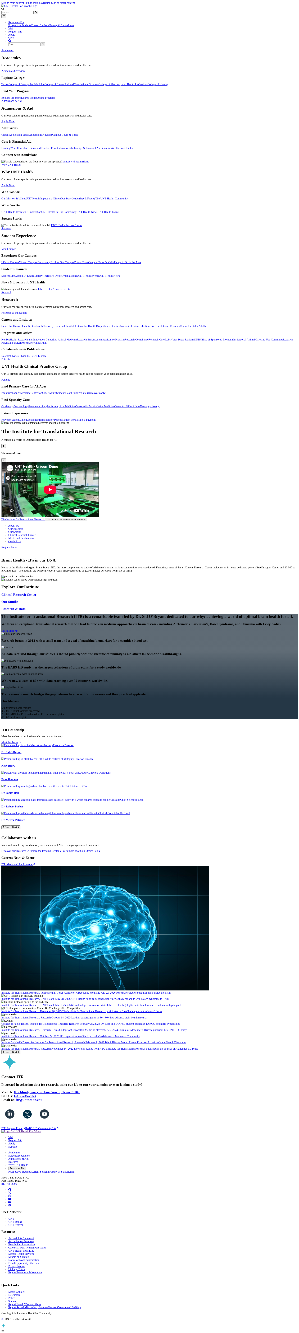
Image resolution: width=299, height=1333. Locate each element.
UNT (11, 1218)
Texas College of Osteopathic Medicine (22, 84)
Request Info (15, 31)
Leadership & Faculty (83, 198)
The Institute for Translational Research (23, 519)
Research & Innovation (14, 312)
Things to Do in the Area (127, 262)
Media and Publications (21, 538)
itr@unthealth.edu (29, 1100)
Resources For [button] (16, 22)
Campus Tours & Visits (65, 134)
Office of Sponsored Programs (216, 339)
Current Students (40, 25)
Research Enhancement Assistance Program (101, 339)
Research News (10, 355)
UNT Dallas (15, 1221)
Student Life (8, 275)
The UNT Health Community (111, 198)
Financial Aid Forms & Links (117, 148)
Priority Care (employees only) (89, 392)
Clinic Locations (28, 419)
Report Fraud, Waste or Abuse (24, 1304)
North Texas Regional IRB (185, 339)
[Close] (3, 460)
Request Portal (9, 547)
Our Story (66, 198)
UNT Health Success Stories (66, 225)
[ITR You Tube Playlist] (44, 1122)
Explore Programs (11, 97)
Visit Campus (8, 248)
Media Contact (16, 1291)
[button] (2, 9)
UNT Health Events (108, 212)
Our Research (15, 528)
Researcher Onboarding (34, 342)
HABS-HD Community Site (40, 1128)
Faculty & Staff (57, 25)
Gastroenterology (37, 406)
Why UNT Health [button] (11, 164)
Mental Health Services (21, 1253)
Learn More (8, 630)
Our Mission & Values (13, 198)
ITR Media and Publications (17, 864)
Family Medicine (21, 392)
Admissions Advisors (40, 134)
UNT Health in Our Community (58, 212)
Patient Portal (70, 419)
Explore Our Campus (62, 262)
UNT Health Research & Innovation (21, 212)
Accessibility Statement (21, 1238)
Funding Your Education (14, 148)
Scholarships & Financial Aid (85, 148)
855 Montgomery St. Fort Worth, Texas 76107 (47, 1092)
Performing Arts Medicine (61, 406)
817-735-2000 (9, 1183)
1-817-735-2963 (25, 1096)
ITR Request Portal (11, 1128)
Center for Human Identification (18, 326)
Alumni (70, 25)
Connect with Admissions (75, 161)
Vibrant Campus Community (35, 262)
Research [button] (6, 292)
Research (13, 1161)
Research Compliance (136, 339)
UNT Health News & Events (54, 289)
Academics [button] (7, 50)
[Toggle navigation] (3, 16)
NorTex (5, 339)
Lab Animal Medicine (65, 339)
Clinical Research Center (21, 535)
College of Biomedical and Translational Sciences (71, 84)
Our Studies (14, 531)
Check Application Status (15, 134)
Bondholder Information (21, 1244)
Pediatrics (6, 392)
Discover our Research (13, 850)
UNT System (15, 1224)
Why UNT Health (18, 1164)
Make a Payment (86, 419)
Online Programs (46, 97)
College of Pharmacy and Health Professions (123, 84)
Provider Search (10, 419)
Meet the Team (9, 742)
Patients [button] (5, 359)
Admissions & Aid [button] (11, 100)
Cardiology (7, 406)
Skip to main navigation (38, 2)
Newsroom (14, 1294)
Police (11, 1298)
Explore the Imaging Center (44, 850)
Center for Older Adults (193, 326)
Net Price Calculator (57, 148)
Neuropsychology (150, 406)
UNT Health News (86, 212)
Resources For (17, 1168)
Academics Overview (13, 70)
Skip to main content (12, 2)
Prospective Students (19, 25)
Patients (5, 379)
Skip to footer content (63, 2)
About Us (13, 525)
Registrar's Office (52, 275)
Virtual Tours (81, 262)
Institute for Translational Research (161, 326)
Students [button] (6, 228)
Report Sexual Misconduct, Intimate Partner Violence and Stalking (44, 1307)
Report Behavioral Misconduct (25, 1272)
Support (12, 1146)
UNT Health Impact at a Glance (43, 198)
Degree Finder (29, 97)
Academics (14, 1152)
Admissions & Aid (18, 1158)
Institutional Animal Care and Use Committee (258, 339)
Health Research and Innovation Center (31, 339)
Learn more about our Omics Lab (79, 850)
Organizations (69, 275)
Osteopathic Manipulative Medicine (94, 406)
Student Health (64, 392)
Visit (10, 28)
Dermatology (21, 406)
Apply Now (8, 121)
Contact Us (14, 541)
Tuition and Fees (37, 148)
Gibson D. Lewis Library (29, 275)
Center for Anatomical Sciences (125, 326)
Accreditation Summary (21, 1241)
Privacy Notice (16, 1266)
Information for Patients (50, 419)
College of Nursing (157, 84)
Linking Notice (16, 1269)
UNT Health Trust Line (21, 1250)
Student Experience (19, 1155)
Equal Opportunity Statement (24, 1263)
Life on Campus (10, 262)
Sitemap (12, 1301)
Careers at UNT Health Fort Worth (27, 1247)
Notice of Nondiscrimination (23, 1260)
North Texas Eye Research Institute (55, 326)
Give (11, 37)
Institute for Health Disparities (91, 326)
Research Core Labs (159, 339)
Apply (11, 34)
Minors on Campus (18, 1256)
